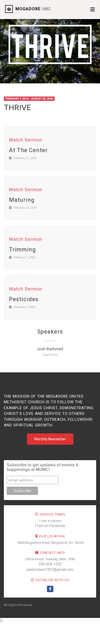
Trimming (22, 249)
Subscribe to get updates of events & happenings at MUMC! (43, 467)
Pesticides (23, 299)
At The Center (28, 150)
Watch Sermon (25, 140)
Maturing (22, 200)
